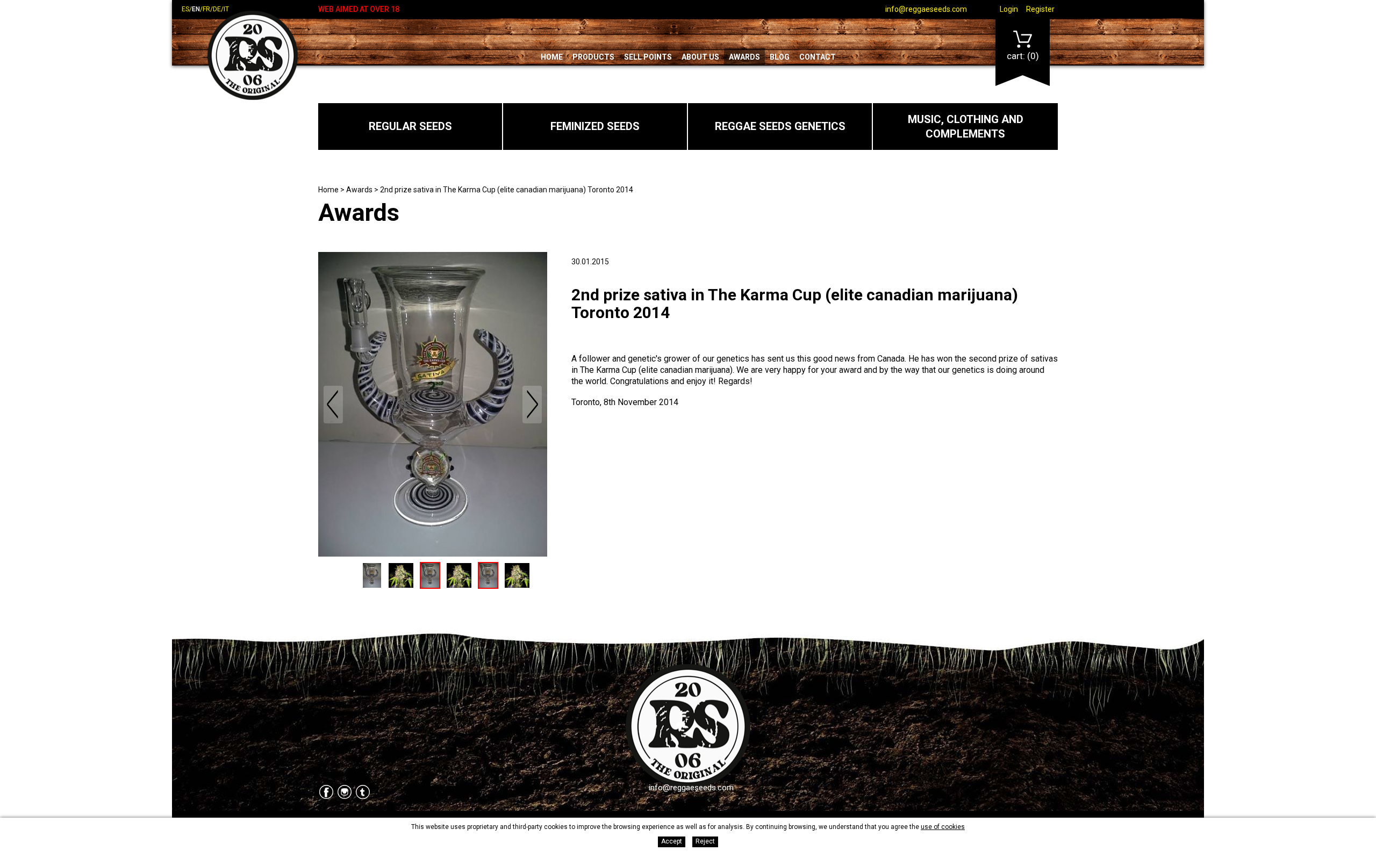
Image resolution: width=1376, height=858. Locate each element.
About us (700, 57)
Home (552, 57)
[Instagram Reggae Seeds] (344, 793)
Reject (705, 841)
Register (1040, 9)
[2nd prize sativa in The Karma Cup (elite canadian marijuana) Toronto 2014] (432, 404)
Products (593, 57)
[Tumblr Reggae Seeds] (363, 793)
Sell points (648, 57)
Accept (671, 841)
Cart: (1023, 56)
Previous (333, 404)
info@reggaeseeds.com (926, 9)
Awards (744, 57)
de (217, 9)
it (226, 9)
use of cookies (943, 827)
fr (206, 9)
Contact (817, 57)
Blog (780, 57)
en (196, 9)
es (185, 9)
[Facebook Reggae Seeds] (326, 793)
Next (532, 404)
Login (1009, 9)
